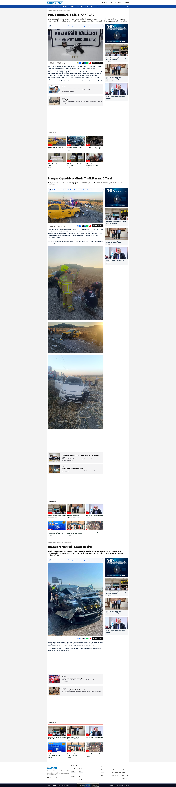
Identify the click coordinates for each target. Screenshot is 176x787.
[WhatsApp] (87, 63)
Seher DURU (52, 63)
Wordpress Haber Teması (124, 785)
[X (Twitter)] (83, 63)
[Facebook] (80, 63)
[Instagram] (53, 777)
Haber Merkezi (53, 639)
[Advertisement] (75, 119)
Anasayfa (50, 10)
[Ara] (128, 6)
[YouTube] (90, 63)
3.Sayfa (54, 10)
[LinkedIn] (85, 63)
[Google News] (78, 63)
